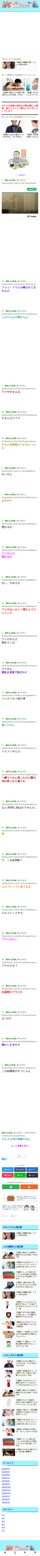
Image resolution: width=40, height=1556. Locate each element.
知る (3, 1527)
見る (3, 1521)
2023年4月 (6, 1469)
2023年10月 (6, 1487)
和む (3, 1524)
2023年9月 (6, 1484)
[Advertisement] (20, 33)
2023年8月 (6, 1481)
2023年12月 (6, 1493)
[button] (34, 87)
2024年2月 (6, 1499)
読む (3, 1518)
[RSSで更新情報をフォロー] (29, 1186)
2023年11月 (6, 1490)
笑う (5, 1159)
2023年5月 (6, 1472)
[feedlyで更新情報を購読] (11, 1186)
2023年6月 (6, 1475)
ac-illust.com (22, 174)
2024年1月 (6, 1496)
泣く (3, 1530)
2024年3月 (6, 1502)
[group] (13, 87)
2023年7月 (6, 1478)
